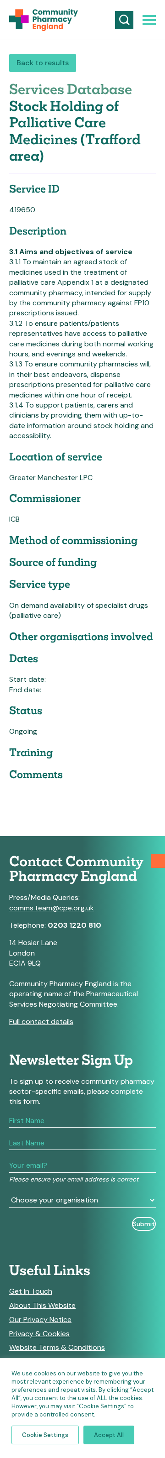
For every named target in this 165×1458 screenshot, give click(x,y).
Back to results (42, 63)
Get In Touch (30, 1291)
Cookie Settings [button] (45, 1435)
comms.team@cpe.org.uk (51, 908)
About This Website (42, 1305)
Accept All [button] (109, 1435)
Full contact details (41, 1021)
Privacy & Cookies (39, 1333)
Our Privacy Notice (40, 1319)
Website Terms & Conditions (57, 1347)
